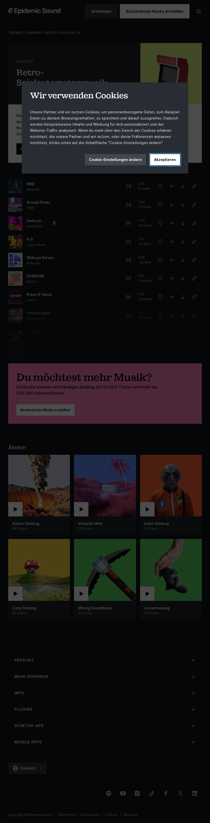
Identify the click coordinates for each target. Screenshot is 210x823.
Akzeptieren (165, 159)
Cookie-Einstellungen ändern (115, 159)
